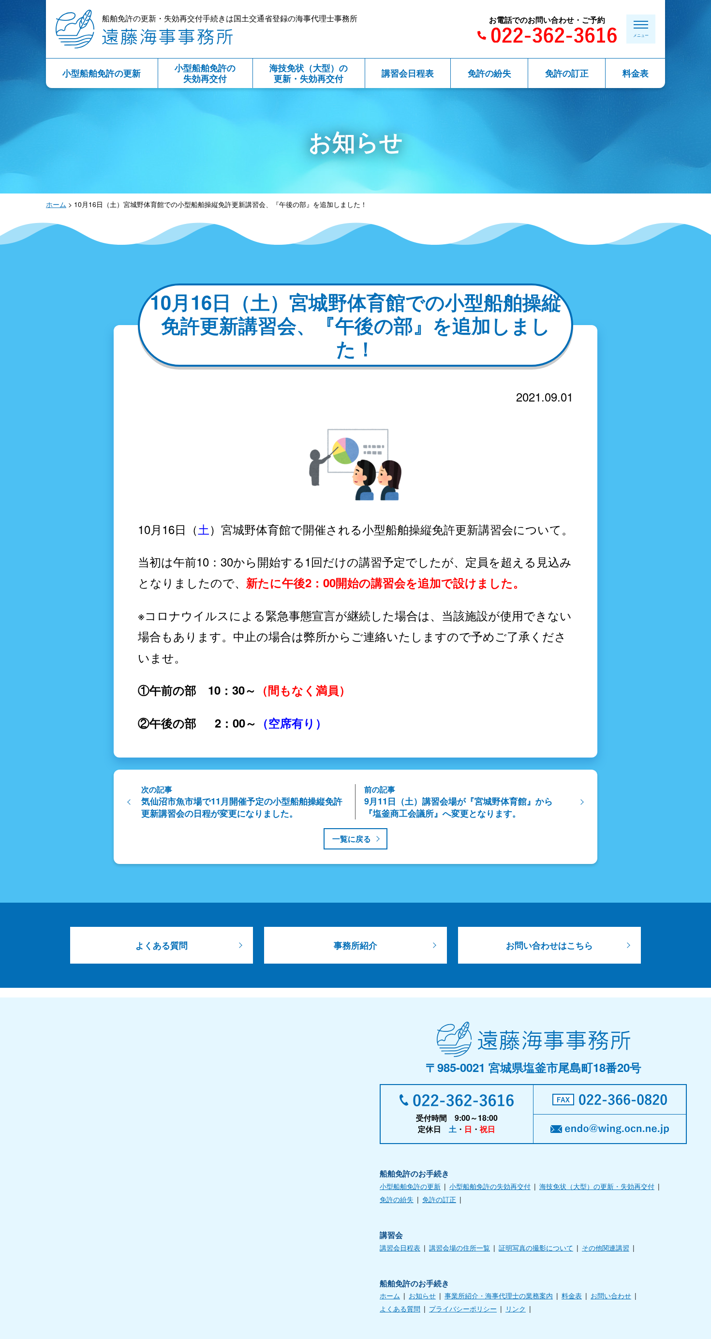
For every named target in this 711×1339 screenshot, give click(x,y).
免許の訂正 (439, 1199)
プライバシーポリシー (463, 1308)
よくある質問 (161, 945)
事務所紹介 (355, 945)
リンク (515, 1308)
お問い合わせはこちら (549, 945)
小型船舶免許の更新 (410, 1186)
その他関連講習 (605, 1247)
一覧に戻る (351, 838)
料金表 (572, 1295)
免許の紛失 (397, 1199)
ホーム (56, 204)
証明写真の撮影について (536, 1247)
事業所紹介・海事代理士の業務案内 (498, 1295)
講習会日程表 (400, 1247)
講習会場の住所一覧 (459, 1247)
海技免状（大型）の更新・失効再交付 (596, 1186)
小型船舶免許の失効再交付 (490, 1186)
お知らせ (422, 1295)
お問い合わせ (611, 1295)
